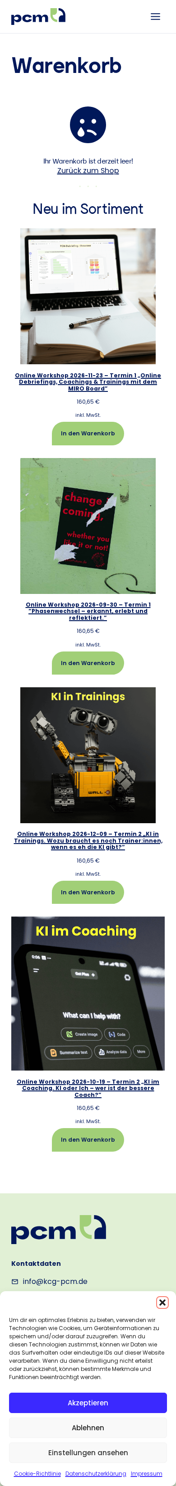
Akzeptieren (88, 1403)
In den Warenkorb (88, 433)
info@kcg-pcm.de (55, 1281)
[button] (162, 1302)
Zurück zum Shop (88, 170)
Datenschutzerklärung (95, 1473)
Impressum (146, 1473)
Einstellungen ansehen (88, 1452)
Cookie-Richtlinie (37, 1473)
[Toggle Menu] (155, 16)
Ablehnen (88, 1428)
